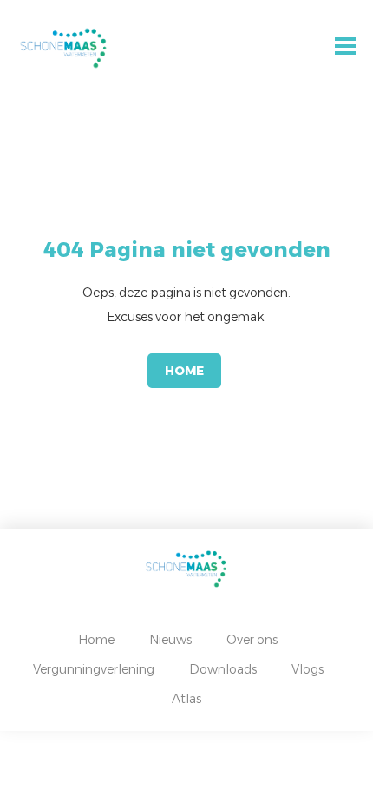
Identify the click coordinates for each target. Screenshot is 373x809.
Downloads (223, 669)
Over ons (252, 640)
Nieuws (170, 640)
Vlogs (307, 669)
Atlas (186, 699)
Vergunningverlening (93, 669)
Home (184, 370)
